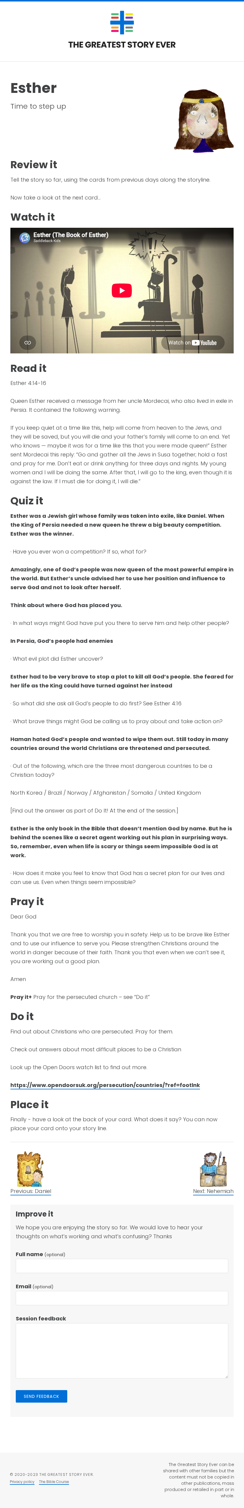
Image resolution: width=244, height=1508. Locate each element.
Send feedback (41, 1396)
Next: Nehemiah (213, 1191)
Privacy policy (22, 1481)
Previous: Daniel (30, 1191)
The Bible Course (54, 1481)
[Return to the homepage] (122, 46)
